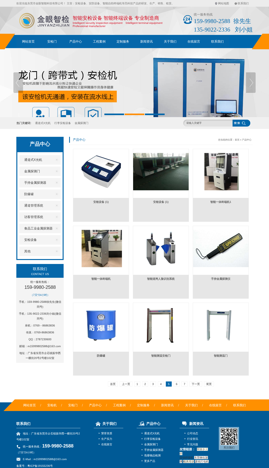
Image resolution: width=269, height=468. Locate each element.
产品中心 (75, 41)
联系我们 (243, 3)
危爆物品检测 (152, 455)
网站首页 (28, 41)
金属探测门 (81, 123)
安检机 (52, 405)
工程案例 (99, 41)
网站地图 (223, 3)
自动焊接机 (186, 457)
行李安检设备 (62, 123)
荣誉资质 (106, 433)
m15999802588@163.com (44, 346)
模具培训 (188, 461)
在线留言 (193, 41)
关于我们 (170, 41)
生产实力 (106, 438)
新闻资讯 (146, 41)
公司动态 (192, 433)
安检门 (52, 41)
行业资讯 (192, 438)
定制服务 (123, 41)
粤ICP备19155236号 (40, 465)
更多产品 (149, 460)
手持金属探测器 (153, 449)
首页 (237, 139)
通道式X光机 (43, 123)
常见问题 (192, 444)
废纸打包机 (202, 461)
